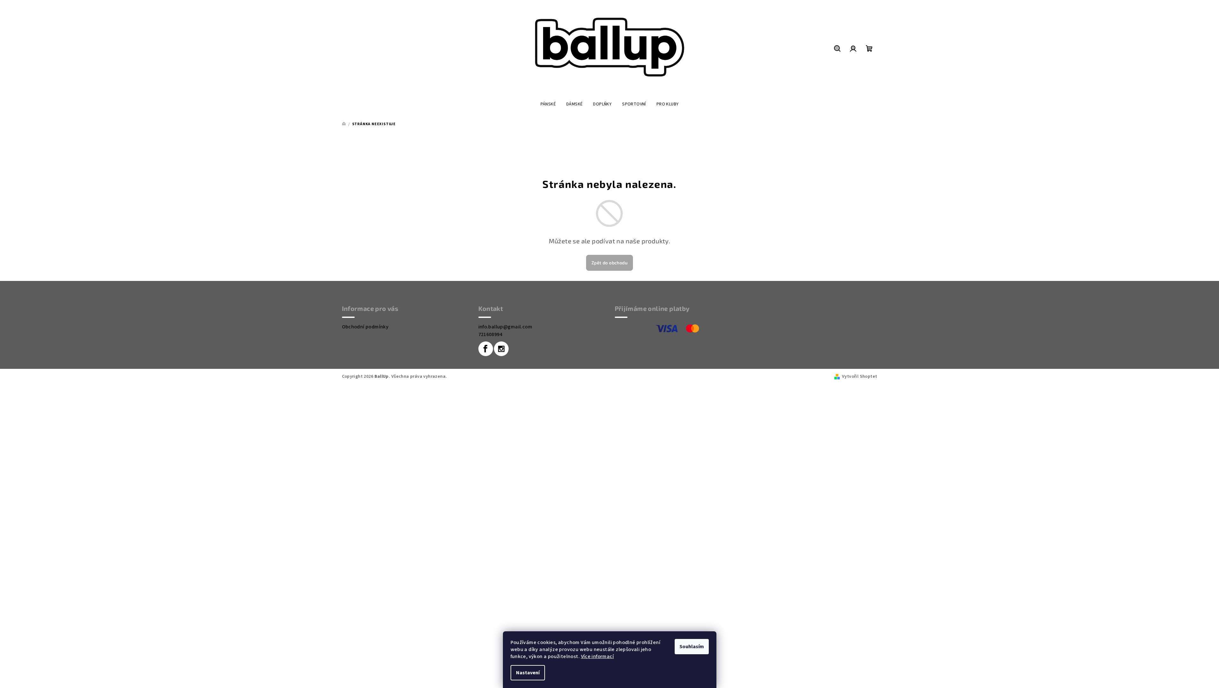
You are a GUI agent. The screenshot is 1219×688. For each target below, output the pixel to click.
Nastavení (528, 672)
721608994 (490, 334)
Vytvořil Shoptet (859, 376)
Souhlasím (691, 646)
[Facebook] (485, 348)
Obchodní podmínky (365, 326)
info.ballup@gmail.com (505, 326)
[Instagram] (501, 348)
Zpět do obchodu (609, 262)
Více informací (597, 656)
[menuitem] (548, 104)
